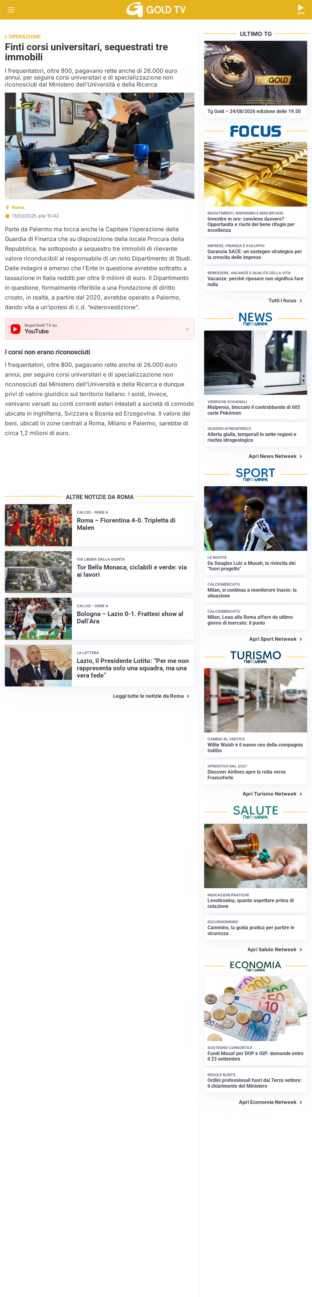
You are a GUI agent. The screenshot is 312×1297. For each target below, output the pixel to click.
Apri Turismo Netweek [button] (269, 794)
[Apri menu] (11, 9)
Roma (18, 207)
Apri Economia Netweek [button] (267, 1102)
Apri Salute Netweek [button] (271, 949)
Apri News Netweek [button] (272, 456)
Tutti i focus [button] (282, 300)
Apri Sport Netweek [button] (272, 639)
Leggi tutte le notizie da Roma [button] (148, 696)
